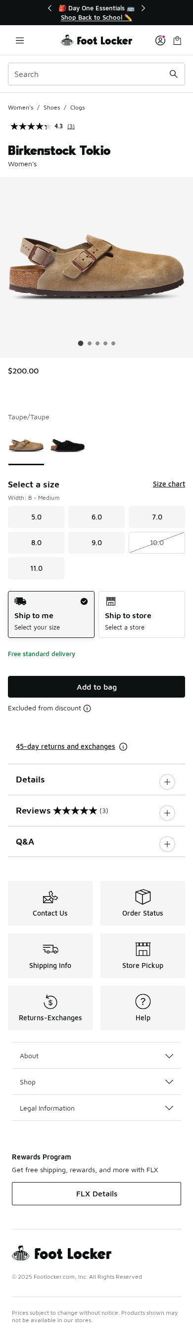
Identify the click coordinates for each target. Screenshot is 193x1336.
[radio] (51, 614)
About (29, 1055)
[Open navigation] (20, 40)
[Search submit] (174, 74)
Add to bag (97, 686)
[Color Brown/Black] (68, 445)
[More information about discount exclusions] (87, 708)
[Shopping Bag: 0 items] (177, 40)
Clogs (77, 107)
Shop (28, 1081)
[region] (96, 12)
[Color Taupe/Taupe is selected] (26, 445)
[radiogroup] (96, 614)
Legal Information (47, 1108)
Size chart (169, 484)
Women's (20, 107)
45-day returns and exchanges (65, 746)
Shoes (52, 107)
